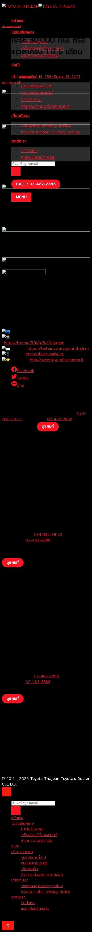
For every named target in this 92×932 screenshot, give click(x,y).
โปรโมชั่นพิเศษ (22, 32)
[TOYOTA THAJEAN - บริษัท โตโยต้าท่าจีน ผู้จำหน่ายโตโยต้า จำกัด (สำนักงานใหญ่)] (38, 6)
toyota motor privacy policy (45, 891)
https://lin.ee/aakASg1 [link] (45, 354)
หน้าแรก (18, 20)
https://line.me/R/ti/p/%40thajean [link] (34, 343)
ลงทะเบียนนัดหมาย (35, 908)
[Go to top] (6, 791)
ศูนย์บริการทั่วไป (36, 85)
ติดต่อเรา (18, 897)
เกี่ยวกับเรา (19, 880)
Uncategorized (11, 26)
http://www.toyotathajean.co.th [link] (57, 360)
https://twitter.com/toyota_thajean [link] (58, 348)
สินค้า (15, 65)
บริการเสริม (29, 869)
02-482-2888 (59, 419)
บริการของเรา (22, 852)
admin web (11, 82)
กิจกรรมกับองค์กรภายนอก (42, 874)
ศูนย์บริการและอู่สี (34, 863)
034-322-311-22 (48, 534)
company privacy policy (42, 886)
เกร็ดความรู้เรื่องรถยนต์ (39, 835)
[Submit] (16, 171)
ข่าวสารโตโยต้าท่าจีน (36, 840)
